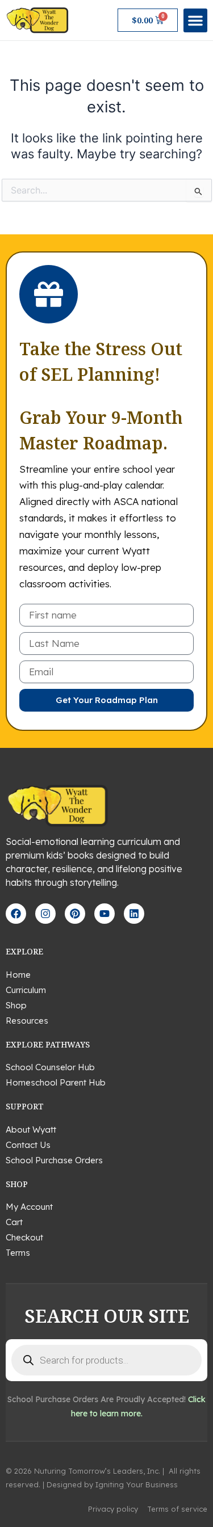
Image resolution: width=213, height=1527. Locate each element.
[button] (195, 20)
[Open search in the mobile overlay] (106, 1360)
